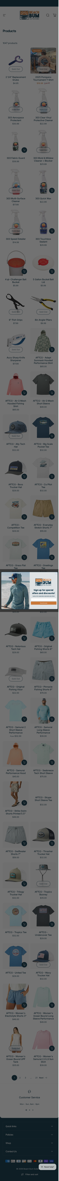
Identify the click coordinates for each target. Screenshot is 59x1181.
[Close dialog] (55, 573)
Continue (42, 603)
